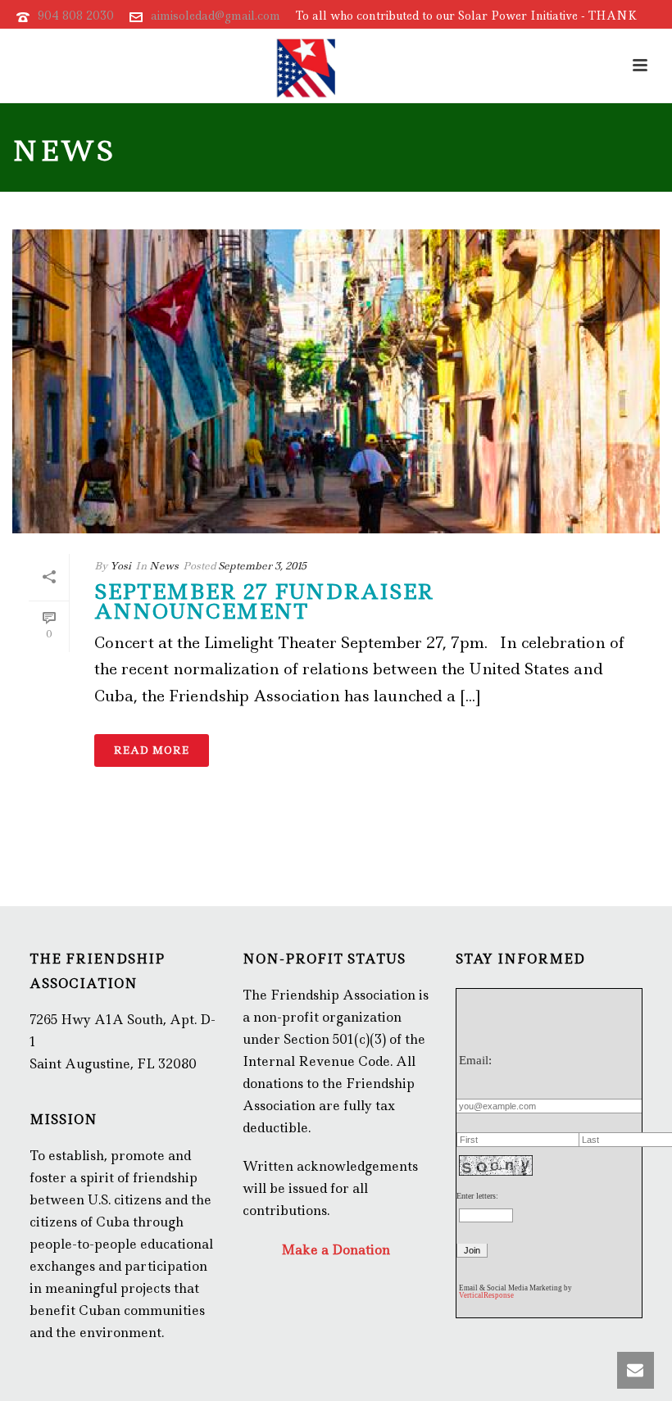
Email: (475, 1060)
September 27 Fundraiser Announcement (264, 601)
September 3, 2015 (262, 566)
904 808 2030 (76, 15)
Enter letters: (477, 1195)
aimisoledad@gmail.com (215, 15)
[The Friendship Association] (306, 65)
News (164, 566)
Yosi (120, 566)
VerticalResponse (486, 1295)
